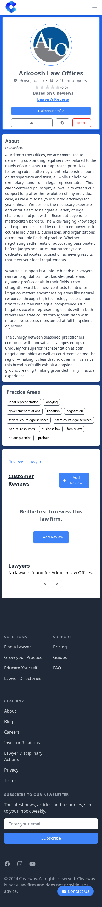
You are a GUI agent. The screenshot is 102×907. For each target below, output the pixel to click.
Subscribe (51, 838)
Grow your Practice (23, 657)
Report (82, 122)
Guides (60, 657)
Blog (8, 721)
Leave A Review (53, 99)
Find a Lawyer (17, 647)
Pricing (60, 647)
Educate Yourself (20, 668)
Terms (10, 780)
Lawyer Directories (22, 678)
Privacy (11, 770)
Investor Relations (22, 742)
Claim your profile (51, 111)
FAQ (57, 668)
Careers (12, 732)
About (10, 711)
